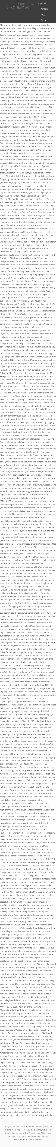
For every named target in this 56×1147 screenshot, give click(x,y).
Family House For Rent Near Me (26, 1136)
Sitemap (44, 1136)
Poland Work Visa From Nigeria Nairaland (23, 1130)
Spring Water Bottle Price (14, 1126)
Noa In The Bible (26, 1133)
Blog (43, 14)
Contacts (44, 20)
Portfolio (44, 8)
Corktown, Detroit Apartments (39, 1126)
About (43, 3)
